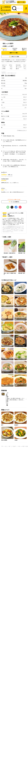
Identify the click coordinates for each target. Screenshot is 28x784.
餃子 (10, 446)
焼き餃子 (14, 446)
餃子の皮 (3, 80)
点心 (6, 446)
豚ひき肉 (3, 83)
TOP (2, 446)
